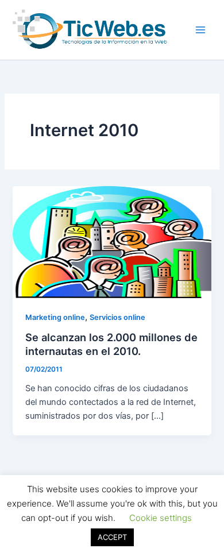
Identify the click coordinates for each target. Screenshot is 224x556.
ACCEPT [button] (112, 537)
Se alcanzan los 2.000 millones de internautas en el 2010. (111, 344)
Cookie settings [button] (160, 517)
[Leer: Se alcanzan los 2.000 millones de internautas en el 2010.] (112, 241)
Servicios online (117, 317)
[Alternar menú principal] (200, 30)
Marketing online (55, 317)
